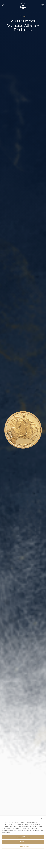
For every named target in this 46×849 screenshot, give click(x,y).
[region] (23, 832)
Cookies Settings (23, 846)
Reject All (23, 841)
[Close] (41, 818)
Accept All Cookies (23, 837)
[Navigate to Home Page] (23, 5)
